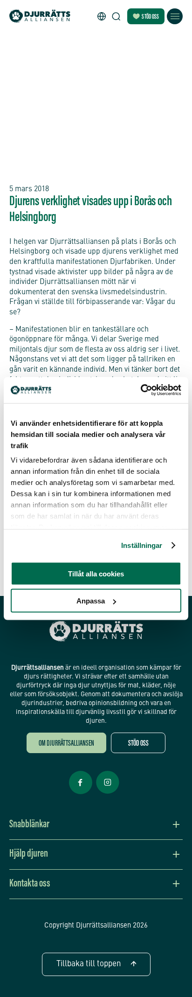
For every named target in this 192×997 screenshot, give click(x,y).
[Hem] (39, 16)
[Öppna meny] (175, 16)
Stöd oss (150, 17)
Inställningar (141, 545)
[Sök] (116, 16)
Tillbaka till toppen (88, 964)
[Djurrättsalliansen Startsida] (96, 631)
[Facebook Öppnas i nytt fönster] (80, 793)
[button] (101, 16)
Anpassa (90, 601)
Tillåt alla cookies (96, 573)
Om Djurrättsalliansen (66, 744)
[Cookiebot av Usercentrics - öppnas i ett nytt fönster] (140, 390)
